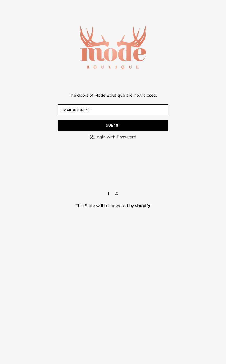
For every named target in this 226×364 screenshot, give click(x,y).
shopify (142, 205)
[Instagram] (116, 193)
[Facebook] (109, 193)
